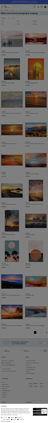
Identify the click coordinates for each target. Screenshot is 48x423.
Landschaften (12, 10)
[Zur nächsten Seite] (46, 333)
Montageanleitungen (30, 369)
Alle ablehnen (40, 414)
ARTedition (4, 395)
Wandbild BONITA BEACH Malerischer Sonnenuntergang (12, 325)
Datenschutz (4, 388)
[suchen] (34, 7)
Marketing (19, 417)
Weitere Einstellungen (6, 421)
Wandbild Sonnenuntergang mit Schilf (32, 82)
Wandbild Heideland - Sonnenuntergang (32, 173)
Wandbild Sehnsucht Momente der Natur (8, 234)
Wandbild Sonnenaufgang (5, 264)
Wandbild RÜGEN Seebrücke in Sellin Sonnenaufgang (35, 325)
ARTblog (28, 371)
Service (27, 357)
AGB (3, 382)
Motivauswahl (5, 10)
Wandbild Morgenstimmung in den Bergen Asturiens (11, 294)
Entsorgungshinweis (6, 390)
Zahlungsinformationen (31, 360)
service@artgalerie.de (7, 362)
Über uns (4, 397)
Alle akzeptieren (39, 409)
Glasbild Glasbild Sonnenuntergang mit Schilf (10, 51)
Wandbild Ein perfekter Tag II (30, 294)
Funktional (21, 419)
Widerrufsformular (6, 386)
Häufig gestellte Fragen (30, 367)
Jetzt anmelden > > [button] (40, 343)
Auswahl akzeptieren (40, 411)
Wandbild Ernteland (4, 173)
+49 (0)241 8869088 (6, 369)
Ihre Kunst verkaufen (30, 373)
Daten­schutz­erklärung (6, 414)
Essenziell (5, 417)
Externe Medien (6, 419)
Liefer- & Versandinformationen (32, 362)
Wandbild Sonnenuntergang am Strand (32, 112)
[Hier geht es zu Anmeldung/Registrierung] (38, 6)
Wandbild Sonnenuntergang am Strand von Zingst (34, 203)
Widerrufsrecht (5, 384)
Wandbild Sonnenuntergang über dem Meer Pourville (11, 112)
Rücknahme (28, 365)
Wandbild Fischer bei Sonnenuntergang (8, 82)
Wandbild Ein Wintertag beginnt (30, 234)
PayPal (14, 419)
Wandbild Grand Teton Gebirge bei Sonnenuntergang (35, 51)
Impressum (4, 392)
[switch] (44, 412)
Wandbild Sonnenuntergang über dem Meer (9, 143)
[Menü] (46, 409)
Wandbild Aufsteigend (28, 264)
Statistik (12, 417)
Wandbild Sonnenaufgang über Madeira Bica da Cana (35, 143)
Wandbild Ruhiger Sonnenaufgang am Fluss (9, 203)
